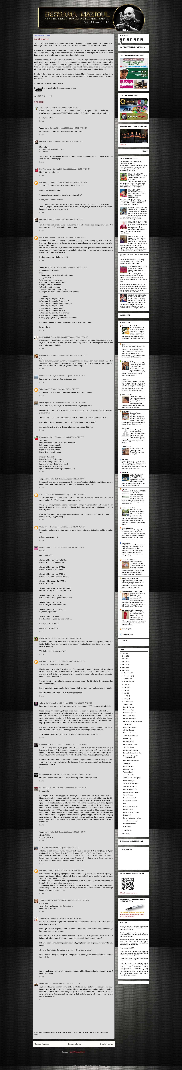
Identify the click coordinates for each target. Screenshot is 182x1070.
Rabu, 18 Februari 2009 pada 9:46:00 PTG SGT (62, 848)
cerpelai (42, 141)
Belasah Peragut (128, 769)
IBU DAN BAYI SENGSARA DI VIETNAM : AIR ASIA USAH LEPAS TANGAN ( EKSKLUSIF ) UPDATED (137, 297)
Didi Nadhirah (44, 337)
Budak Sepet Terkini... (137, 396)
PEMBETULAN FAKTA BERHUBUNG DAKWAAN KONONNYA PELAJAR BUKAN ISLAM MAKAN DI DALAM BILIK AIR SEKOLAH (137, 239)
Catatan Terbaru (41, 1044)
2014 (124, 656)
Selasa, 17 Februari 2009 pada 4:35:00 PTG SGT (71, 169)
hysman (42, 437)
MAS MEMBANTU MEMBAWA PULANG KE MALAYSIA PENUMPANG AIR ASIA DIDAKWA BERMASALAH (136, 193)
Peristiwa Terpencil (129, 713)
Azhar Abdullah (127, 528)
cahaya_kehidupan (47, 703)
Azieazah (125, 472)
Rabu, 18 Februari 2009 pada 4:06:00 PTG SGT (70, 788)
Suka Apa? (126, 763)
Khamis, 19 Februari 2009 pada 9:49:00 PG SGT (66, 870)
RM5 (124, 803)
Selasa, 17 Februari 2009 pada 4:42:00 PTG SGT (68, 182)
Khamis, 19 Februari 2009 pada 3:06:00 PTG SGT (70, 900)
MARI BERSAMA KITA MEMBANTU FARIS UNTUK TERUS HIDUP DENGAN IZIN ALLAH (137, 176)
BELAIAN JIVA (45, 788)
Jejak (124, 580)
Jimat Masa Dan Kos (130, 786)
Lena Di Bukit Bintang (130, 750)
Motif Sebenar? (128, 766)
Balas (41, 121)
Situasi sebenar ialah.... (137, 474)
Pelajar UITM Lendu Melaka (132, 721)
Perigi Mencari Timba (130, 744)
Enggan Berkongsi (129, 718)
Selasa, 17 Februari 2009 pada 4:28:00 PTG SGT (60, 108)
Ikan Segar (127, 826)
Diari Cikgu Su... (127, 629)
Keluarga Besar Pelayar (131, 812)
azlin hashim (44, 494)
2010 (124, 667)
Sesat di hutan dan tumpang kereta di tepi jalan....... (137, 511)
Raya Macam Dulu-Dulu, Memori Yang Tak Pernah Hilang (137, 364)
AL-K (41, 848)
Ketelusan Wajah (128, 780)
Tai (40, 389)
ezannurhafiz (44, 355)
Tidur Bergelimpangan (130, 736)
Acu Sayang (126, 411)
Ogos (126, 684)
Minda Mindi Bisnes (129, 560)
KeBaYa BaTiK (45, 744)
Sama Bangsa (128, 795)
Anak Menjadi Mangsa (130, 821)
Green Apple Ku (127, 361)
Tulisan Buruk (127, 704)
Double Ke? (127, 815)
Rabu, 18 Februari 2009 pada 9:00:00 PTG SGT (68, 832)
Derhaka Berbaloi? (129, 798)
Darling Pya (44, 547)
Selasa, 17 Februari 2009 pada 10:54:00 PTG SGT (65, 437)
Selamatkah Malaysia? (130, 783)
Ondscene (125, 380)
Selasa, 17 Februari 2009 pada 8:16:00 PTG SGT (67, 376)
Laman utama (74, 1044)
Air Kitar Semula (128, 730)
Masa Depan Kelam (129, 727)
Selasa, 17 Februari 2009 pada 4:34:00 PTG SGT (68, 128)
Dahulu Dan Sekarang (130, 806)
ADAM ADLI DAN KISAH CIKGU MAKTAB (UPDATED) (131, 162)
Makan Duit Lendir (129, 824)
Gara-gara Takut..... (136, 413)
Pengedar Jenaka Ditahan (132, 818)
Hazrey (124, 489)
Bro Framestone (45, 169)
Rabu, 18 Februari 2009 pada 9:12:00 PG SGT (67, 527)
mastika (42, 638)
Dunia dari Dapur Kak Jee (131, 326)
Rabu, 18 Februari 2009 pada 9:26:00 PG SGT (66, 547)
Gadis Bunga (126, 446)
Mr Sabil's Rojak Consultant (132, 591)
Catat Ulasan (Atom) (77, 1052)
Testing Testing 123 (136, 448)
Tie (40, 108)
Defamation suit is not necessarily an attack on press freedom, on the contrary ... (133, 348)
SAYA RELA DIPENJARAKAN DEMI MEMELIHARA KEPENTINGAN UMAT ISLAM (137, 269)
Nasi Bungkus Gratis (130, 789)
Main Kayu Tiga (128, 710)
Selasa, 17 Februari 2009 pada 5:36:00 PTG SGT (68, 237)
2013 (124, 659)
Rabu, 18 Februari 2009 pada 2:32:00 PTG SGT (73, 774)
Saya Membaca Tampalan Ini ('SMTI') (132, 284)
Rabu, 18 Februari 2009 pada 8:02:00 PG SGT (67, 479)
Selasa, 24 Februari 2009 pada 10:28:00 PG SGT (61, 984)
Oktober (127, 678)
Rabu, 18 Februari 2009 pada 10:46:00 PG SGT (68, 661)
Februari (127, 701)
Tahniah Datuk (128, 772)
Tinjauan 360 (127, 724)
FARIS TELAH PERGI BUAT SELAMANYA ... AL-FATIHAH (137, 208)
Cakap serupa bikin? (128, 461)
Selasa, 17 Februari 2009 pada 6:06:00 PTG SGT (68, 267)
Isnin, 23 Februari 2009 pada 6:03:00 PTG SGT (64, 918)
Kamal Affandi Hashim (130, 578)
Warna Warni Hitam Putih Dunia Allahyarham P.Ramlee (137, 595)
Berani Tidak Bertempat (131, 760)
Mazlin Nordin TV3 (128, 508)
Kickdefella (126, 543)
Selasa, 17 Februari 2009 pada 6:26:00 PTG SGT (69, 337)
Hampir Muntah (128, 707)
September (128, 681)
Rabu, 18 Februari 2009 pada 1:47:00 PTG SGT (70, 744)
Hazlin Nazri (44, 237)
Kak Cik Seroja (127, 394)
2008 (124, 834)
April (125, 696)
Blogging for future (47, 774)
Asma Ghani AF (128, 775)
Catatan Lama (106, 1044)
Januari (126, 830)
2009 (124, 670)
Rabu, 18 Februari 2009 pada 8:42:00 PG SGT (67, 494)
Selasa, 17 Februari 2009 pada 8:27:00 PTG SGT (60, 389)
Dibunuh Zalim (128, 809)
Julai (125, 687)
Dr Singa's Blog (127, 634)
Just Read (125, 428)
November (127, 676)
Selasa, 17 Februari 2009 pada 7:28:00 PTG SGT (68, 355)
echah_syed (44, 402)
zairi (41, 984)
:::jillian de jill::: (45, 900)
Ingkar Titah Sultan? (130, 801)
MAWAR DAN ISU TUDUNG (137, 222)
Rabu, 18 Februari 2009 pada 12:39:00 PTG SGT (73, 703)
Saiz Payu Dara (128, 747)
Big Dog (125, 459)
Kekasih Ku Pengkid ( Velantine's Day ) (130, 757)
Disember (127, 673)
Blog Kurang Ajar (128, 715)
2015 (124, 653)
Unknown (43, 182)
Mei (125, 693)
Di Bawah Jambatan (130, 733)
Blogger (105, 1066)
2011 (124, 664)
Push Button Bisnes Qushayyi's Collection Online (136, 563)
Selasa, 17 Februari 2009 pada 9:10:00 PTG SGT (68, 402)
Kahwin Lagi (127, 738)
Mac (125, 699)
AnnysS (42, 918)
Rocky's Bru (126, 344)
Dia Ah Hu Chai (128, 741)
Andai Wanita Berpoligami (131, 778)
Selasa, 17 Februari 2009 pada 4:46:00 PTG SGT (64, 219)
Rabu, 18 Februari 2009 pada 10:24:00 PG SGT (64, 638)
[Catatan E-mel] (50, 96)
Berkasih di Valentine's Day (132, 753)
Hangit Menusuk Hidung (131, 792)
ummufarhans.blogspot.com (132, 610)
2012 (124, 662)
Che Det (125, 640)
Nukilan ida (43, 376)
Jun (125, 690)
